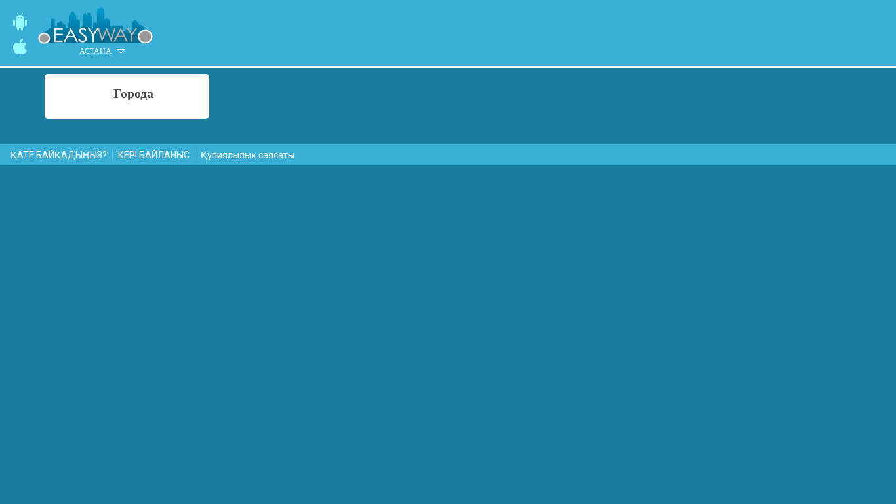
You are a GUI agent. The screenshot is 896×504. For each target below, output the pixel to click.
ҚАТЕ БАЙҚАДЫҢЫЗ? (58, 155)
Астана (95, 51)
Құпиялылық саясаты (248, 155)
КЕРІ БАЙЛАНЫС (154, 155)
